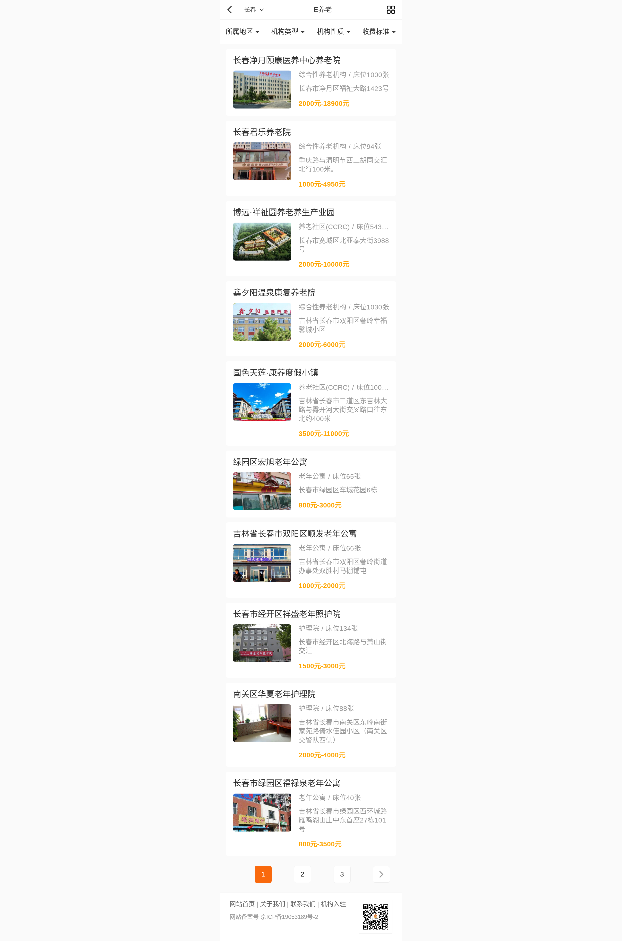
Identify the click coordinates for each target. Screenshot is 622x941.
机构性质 (330, 32)
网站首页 (242, 904)
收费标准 (375, 32)
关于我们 (272, 904)
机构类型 (284, 32)
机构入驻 (333, 904)
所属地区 (239, 32)
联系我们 (303, 904)
